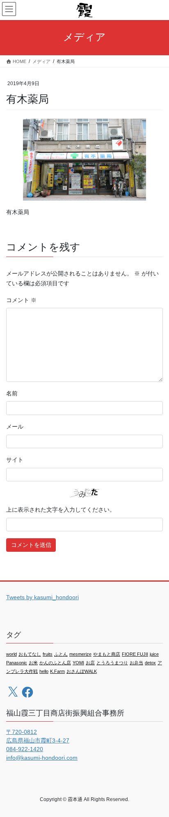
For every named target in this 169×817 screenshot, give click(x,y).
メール (14, 426)
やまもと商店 (106, 654)
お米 (33, 662)
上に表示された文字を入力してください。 (60, 509)
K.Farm (57, 671)
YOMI (78, 662)
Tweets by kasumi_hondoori (42, 597)
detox (150, 662)
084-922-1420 (24, 749)
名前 (12, 393)
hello (43, 671)
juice (154, 654)
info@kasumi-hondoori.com (42, 757)
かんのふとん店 (55, 662)
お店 (90, 662)
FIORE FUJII (135, 654)
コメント (21, 300)
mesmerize (80, 654)
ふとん (61, 654)
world (11, 654)
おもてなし (29, 654)
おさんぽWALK (81, 671)
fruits (48, 654)
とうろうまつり (112, 662)
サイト (14, 459)
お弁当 (136, 662)
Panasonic (16, 662)
